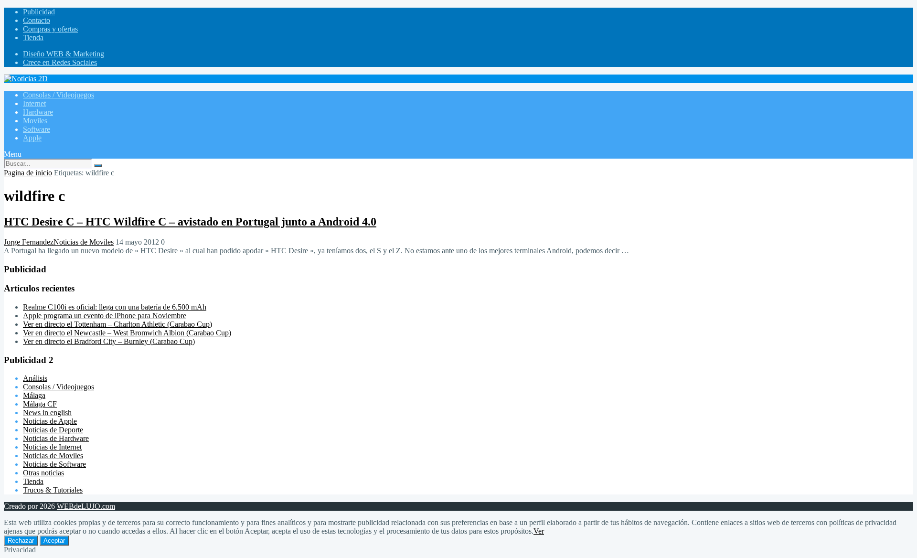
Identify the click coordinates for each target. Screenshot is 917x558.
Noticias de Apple (50, 421)
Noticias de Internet (52, 447)
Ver (538, 531)
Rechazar (21, 540)
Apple (32, 138)
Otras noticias (43, 473)
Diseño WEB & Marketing (63, 54)
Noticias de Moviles (83, 242)
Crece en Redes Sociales (60, 62)
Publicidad (39, 12)
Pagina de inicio (28, 173)
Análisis (35, 378)
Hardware (38, 112)
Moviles (35, 121)
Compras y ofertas (50, 29)
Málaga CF (40, 404)
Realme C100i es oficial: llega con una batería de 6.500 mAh (114, 307)
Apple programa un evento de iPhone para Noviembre (104, 315)
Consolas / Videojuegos (58, 95)
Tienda (33, 37)
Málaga (34, 395)
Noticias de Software (54, 464)
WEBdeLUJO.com (86, 506)
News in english (47, 412)
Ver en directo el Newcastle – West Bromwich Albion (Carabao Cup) (127, 333)
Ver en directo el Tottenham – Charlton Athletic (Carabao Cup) (117, 324)
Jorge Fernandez (28, 242)
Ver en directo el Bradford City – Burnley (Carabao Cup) (109, 341)
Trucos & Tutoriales (53, 490)
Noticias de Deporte (53, 430)
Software (36, 129)
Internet (34, 103)
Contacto (36, 20)
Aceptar (54, 540)
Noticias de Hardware (56, 438)
